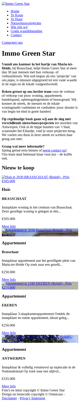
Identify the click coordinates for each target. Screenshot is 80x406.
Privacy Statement (32, 398)
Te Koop (17, 15)
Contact (16, 35)
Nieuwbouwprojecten (26, 23)
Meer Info (9, 226)
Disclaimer (9, 398)
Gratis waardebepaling (26, 31)
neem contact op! (55, 150)
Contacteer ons (12, 42)
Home (15, 11)
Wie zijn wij (19, 27)
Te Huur (16, 19)
